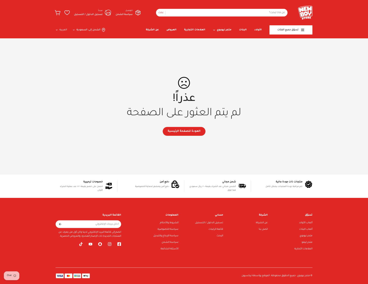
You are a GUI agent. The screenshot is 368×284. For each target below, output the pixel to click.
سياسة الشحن (170, 242)
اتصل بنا (263, 229)
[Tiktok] (81, 244)
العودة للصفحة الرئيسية (184, 131)
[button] (58, 12)
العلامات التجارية (303, 249)
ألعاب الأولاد (305, 222)
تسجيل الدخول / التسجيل (209, 222)
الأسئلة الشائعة (169, 249)
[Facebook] (119, 244)
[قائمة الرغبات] (67, 12)
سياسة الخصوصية (168, 229)
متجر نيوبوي (306, 236)
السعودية (81, 30)
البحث (220, 236)
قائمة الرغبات (216, 229)
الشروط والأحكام (169, 222)
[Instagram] (110, 244)
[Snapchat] (100, 244)
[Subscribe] (60, 224)
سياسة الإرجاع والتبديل (165, 236)
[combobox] (222, 12)
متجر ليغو (307, 242)
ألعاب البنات (305, 229)
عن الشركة (262, 222)
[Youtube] (90, 244)
